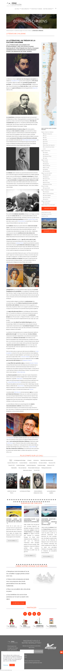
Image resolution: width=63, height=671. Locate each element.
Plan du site (27, 660)
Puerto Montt (47, 188)
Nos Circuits (25, 8)
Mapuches (35, 88)
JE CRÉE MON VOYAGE (18, 603)
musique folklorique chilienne (14, 382)
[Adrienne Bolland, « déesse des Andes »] (38, 481)
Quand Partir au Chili (46, 212)
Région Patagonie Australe (47, 189)
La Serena (46, 154)
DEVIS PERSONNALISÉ (6, 670)
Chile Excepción (10, 30)
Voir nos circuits (49, 208)
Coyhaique (46, 191)
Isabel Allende (32, 446)
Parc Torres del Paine (49, 193)
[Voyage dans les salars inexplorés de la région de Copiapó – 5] (14, 511)
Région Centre (44, 160)
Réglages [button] (5, 665)
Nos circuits (33, 660)
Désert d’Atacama (48, 133)
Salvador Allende (34, 363)
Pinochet (31, 389)
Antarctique (46, 203)
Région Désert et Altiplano (47, 132)
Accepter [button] (12, 665)
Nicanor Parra (21, 385)
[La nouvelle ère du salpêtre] (51, 481)
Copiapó (46, 152)
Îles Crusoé (46, 167)
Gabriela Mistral (19, 243)
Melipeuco (46, 176)
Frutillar (46, 180)
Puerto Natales (47, 195)
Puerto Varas (47, 178)
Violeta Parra (19, 378)
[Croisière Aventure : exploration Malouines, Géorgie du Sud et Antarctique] (49, 511)
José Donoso (10, 443)
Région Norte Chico (45, 150)
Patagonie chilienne (27, 360)
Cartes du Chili (44, 216)
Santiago (46, 161)
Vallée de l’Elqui (47, 156)
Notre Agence (47, 8)
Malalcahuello (47, 175)
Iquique (45, 143)
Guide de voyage (18, 30)
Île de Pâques (47, 165)
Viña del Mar (47, 171)
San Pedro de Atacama (49, 145)
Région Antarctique (45, 201)
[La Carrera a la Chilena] (25, 481)
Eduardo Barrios (22, 221)
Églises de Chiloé (48, 184)
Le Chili (17, 8)
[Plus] (56, 8)
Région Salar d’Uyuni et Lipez (48, 204)
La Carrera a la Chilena (25, 491)
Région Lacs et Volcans (46, 173)
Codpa (45, 139)
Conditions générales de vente (35, 662)
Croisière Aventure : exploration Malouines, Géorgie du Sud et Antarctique (49, 521)
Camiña (46, 141)
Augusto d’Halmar (32, 219)
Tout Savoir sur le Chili (46, 214)
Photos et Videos (36, 8)
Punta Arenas (47, 197)
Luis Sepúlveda (9, 437)
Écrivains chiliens (30, 21)
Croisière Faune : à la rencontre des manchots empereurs (31, 520)
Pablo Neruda (17, 392)
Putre (45, 137)
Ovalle (45, 158)
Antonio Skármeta (21, 372)
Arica (45, 135)
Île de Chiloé (47, 182)
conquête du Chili (15, 80)
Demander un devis (49, 231)
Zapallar (46, 169)
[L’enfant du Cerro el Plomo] (11, 481)
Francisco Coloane (25, 356)
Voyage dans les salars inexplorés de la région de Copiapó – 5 (14, 521)
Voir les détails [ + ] (12, 540)
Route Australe (44, 186)
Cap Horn (46, 199)
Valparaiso (46, 163)
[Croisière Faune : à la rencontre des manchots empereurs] (31, 511)
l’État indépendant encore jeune (29, 139)
